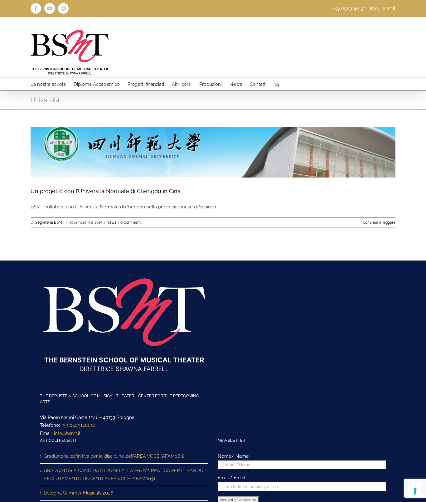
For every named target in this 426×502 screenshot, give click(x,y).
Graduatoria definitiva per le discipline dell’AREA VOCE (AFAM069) (114, 456)
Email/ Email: (232, 477)
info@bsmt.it (382, 8)
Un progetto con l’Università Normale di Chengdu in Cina (106, 191)
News (111, 222)
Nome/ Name (233, 456)
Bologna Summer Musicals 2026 (78, 493)
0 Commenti (131, 222)
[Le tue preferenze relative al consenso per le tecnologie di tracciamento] (415, 491)
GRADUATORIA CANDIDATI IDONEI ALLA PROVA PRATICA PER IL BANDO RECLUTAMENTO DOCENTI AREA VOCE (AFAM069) (123, 474)
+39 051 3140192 (78, 425)
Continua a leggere (379, 222)
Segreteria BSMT (49, 222)
